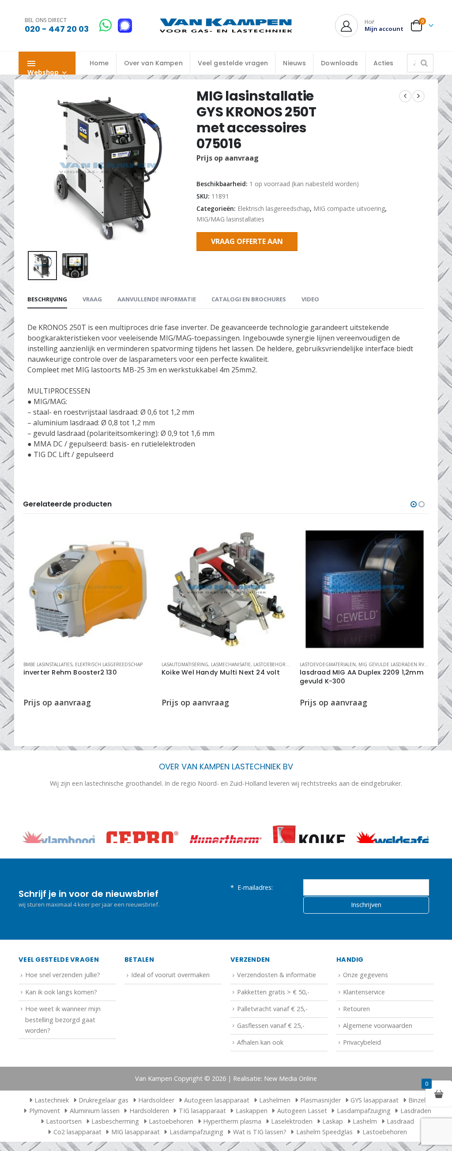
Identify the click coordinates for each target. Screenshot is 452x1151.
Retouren (356, 1037)
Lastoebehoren (272, 664)
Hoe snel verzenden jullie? (62, 1004)
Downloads (339, 63)
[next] (418, 96)
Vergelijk (138, 559)
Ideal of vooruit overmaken (170, 1004)
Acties (383, 63)
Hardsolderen (149, 1140)
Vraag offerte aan (247, 241)
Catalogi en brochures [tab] (248, 299)
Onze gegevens (365, 1004)
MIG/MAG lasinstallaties (230, 219)
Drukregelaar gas (103, 1129)
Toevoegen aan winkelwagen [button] (138, 539)
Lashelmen (274, 1129)
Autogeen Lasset (302, 1140)
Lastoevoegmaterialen (328, 664)
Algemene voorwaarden (377, 1054)
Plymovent (44, 1140)
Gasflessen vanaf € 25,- (271, 1054)
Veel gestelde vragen (233, 63)
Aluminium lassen (95, 1140)
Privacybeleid (362, 1071)
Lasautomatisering (185, 664)
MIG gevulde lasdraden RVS (392, 664)
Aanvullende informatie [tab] (156, 299)
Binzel (417, 1129)
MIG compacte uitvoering (349, 208)
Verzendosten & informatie (276, 1004)
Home (99, 63)
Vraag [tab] (92, 299)
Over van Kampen (153, 63)
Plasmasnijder (320, 1129)
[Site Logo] (226, 26)
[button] (29, 168)
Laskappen (251, 1140)
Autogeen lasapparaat (216, 1129)
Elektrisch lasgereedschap (273, 208)
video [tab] (310, 299)
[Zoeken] (424, 63)
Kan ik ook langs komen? (61, 1020)
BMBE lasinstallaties (47, 664)
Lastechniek (51, 1129)
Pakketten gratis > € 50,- (273, 1020)
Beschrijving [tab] (47, 299)
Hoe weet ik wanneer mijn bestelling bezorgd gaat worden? (63, 1048)
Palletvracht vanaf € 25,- (272, 1037)
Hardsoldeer (156, 1129)
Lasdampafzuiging (364, 1140)
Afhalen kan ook (260, 1071)
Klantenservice (364, 1020)
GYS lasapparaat (374, 1129)
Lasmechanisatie (231, 664)
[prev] (405, 96)
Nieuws (294, 63)
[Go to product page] (88, 589)
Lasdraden (415, 1140)
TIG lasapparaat (202, 1140)
